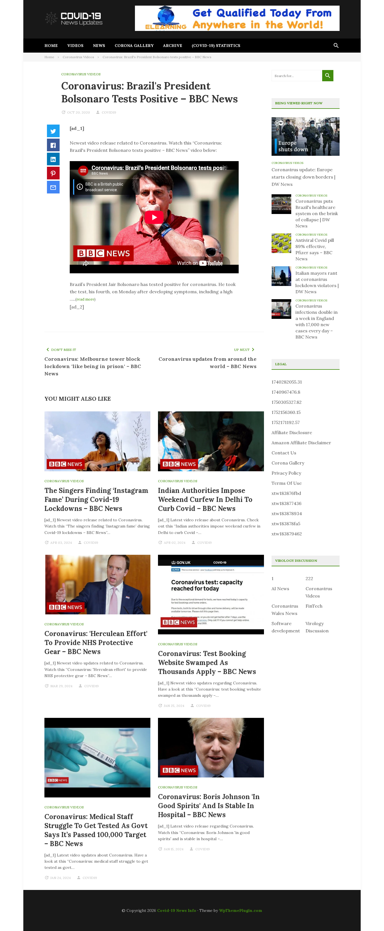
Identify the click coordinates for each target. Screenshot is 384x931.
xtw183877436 (286, 503)
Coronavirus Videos (81, 74)
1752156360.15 (286, 412)
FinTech (314, 606)
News (99, 45)
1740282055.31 (287, 382)
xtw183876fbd (286, 493)
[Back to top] (368, 915)
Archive (172, 45)
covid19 (109, 112)
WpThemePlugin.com (240, 910)
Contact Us (284, 453)
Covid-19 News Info (176, 910)
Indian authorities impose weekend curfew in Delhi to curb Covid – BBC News (205, 499)
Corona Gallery (134, 45)
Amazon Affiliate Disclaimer (301, 442)
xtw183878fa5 (286, 523)
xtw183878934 (287, 513)
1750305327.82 (287, 402)
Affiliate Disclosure (292, 432)
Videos (75, 45)
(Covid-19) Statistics (216, 45)
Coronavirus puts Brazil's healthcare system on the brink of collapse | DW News (316, 213)
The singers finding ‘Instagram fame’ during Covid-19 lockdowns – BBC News (96, 499)
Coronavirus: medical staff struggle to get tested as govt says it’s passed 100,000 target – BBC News (96, 830)
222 (309, 578)
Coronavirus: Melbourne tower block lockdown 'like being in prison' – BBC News (92, 366)
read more (85, 299)
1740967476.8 (286, 392)
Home (51, 45)
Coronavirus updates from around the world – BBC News (207, 362)
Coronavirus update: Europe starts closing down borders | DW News (303, 177)
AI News (280, 588)
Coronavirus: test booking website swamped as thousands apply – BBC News (207, 662)
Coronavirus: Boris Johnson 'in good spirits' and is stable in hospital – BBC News (209, 805)
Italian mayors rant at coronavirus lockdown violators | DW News (317, 282)
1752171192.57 (286, 422)
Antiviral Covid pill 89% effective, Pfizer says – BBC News (314, 249)
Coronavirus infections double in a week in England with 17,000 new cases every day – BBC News (316, 321)
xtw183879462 (287, 533)
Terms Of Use (287, 483)
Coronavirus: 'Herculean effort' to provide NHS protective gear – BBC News (95, 642)
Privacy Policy (286, 473)
